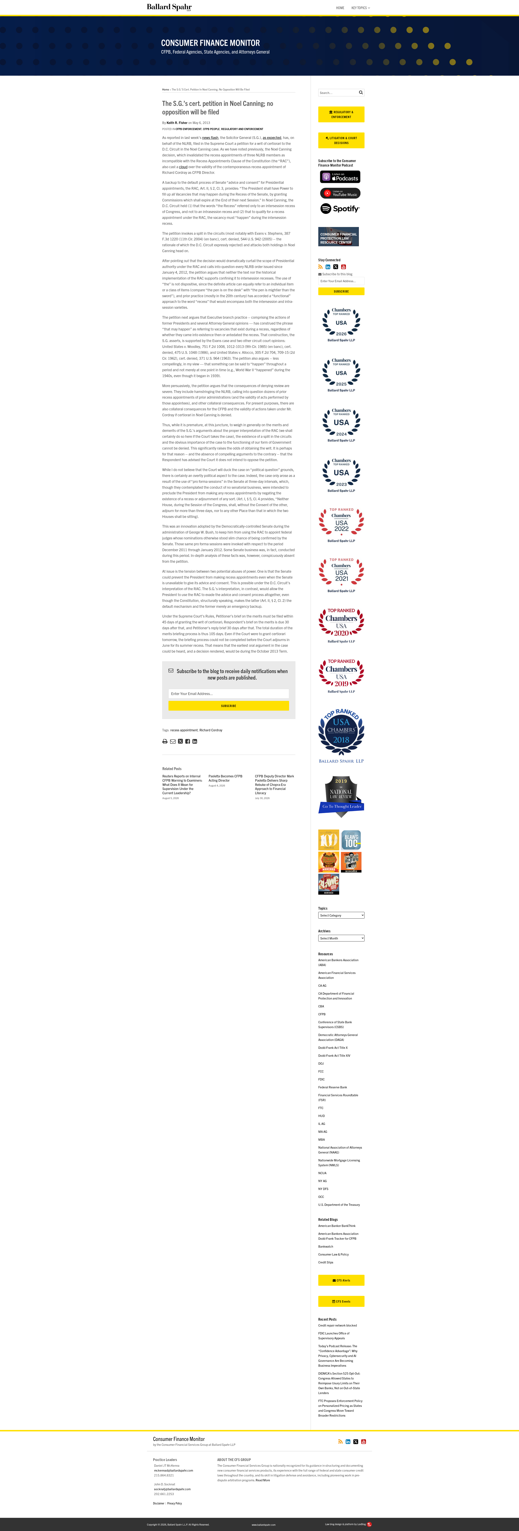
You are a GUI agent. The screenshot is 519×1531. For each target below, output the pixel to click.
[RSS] (320, 267)
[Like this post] (187, 741)
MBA (321, 1139)
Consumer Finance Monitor (210, 42)
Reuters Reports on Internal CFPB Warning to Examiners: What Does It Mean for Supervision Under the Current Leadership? (182, 784)
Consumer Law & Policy (333, 1254)
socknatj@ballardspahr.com (172, 1489)
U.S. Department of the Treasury (339, 1204)
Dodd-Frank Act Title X (333, 1047)
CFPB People (211, 129)
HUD (321, 1116)
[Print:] (164, 740)
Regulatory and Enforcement (242, 129)
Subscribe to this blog (337, 274)
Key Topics (359, 7)
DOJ (321, 1063)
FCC (321, 1071)
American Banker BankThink (337, 1226)
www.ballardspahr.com (264, 1524)
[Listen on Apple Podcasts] (340, 182)
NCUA (322, 1173)
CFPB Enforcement (189, 129)
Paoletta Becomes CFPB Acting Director (225, 778)
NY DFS (323, 1189)
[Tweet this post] (180, 741)
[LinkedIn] (328, 267)
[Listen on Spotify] (340, 213)
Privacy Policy (174, 1503)
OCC (321, 1197)
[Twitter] (335, 267)
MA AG (322, 1131)
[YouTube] (343, 267)
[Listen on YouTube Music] (340, 197)
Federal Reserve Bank (332, 1087)
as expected (272, 137)
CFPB (322, 1014)
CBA (321, 1006)
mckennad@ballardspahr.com (173, 1470)
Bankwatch (325, 1246)
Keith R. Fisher (177, 123)
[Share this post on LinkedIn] (194, 741)
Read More (263, 1480)
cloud (183, 166)
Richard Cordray (210, 730)
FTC (320, 1108)
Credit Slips (325, 1262)
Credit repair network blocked (337, 1325)
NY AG (322, 1181)
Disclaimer (158, 1503)
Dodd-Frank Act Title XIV (334, 1055)
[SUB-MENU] (368, 7)
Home (340, 7)
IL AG (321, 1123)
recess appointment (184, 730)
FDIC (321, 1079)
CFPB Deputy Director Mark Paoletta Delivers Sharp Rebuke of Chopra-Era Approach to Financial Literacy (274, 784)
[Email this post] (173, 741)
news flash (210, 137)
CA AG (322, 985)
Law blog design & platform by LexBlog (345, 1524)
